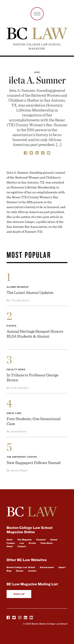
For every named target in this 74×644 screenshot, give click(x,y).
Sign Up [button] (19, 594)
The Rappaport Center (22, 456)
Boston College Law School (21, 567)
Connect (21, 546)
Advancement (47, 567)
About (10, 546)
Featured (40, 539)
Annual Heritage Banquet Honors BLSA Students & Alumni (35, 333)
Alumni (53, 539)
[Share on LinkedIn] (37, 152)
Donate (19, 570)
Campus (11, 543)
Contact (32, 570)
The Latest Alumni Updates (30, 292)
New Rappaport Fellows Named (33, 462)
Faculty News (16, 369)
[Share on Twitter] (31, 152)
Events (11, 325)
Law (22, 543)
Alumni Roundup (18, 286)
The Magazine (24, 539)
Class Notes (46, 543)
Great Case (14, 413)
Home (10, 539)
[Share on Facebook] (25, 152)
